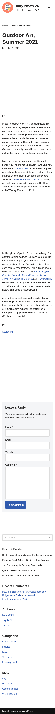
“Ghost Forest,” (21, 168)
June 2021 (7, 625)
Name (9, 427)
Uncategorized (9, 662)
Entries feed (8, 683)
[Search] (49, 537)
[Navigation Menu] (49, 7)
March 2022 (8, 615)
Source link (7, 331)
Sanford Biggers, (41, 271)
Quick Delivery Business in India (18, 570)
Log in (5, 678)
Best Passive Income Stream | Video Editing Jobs (27, 555)
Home (5, 25)
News (5, 652)
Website (9, 452)
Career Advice (9, 641)
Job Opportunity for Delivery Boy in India (22, 565)
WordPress (27, 711)
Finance (6, 646)
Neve (5, 711)
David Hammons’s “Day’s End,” (28, 179)
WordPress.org (9, 694)
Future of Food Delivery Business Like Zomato (25, 560)
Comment (11, 464)
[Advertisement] (27, 86)
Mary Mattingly (44, 278)
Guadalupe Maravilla (22, 278)
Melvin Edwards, (30, 275)
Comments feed (10, 688)
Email (9, 439)
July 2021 (7, 620)
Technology (8, 657)
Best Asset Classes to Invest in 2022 (20, 575)
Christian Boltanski (11, 275)
